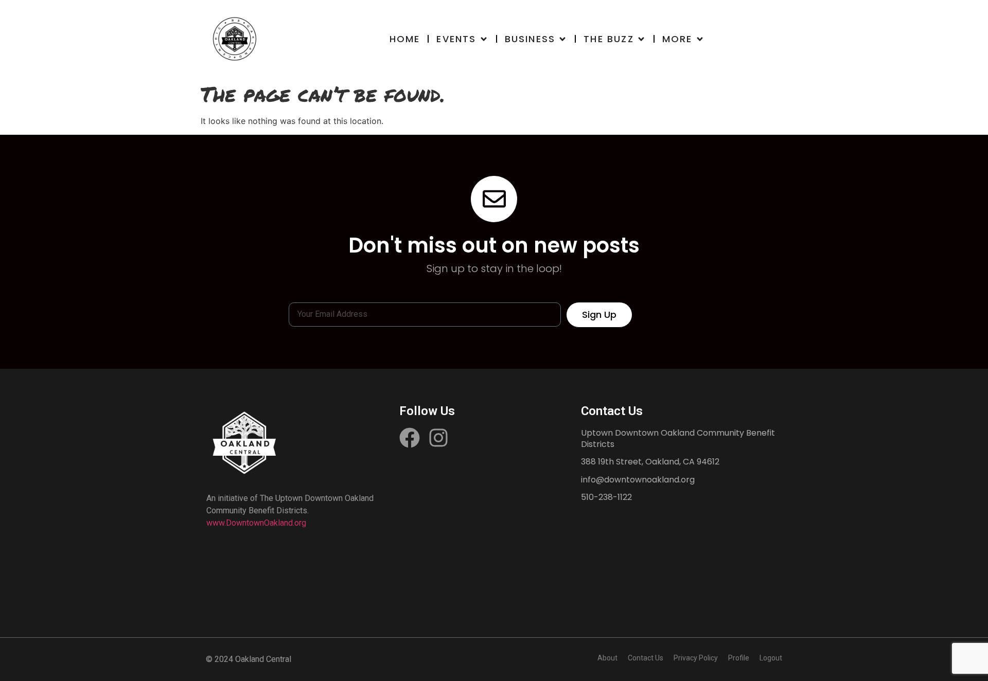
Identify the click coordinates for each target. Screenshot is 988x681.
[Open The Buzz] (641, 39)
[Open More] (699, 39)
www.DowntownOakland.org (256, 523)
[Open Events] (483, 39)
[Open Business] (562, 39)
